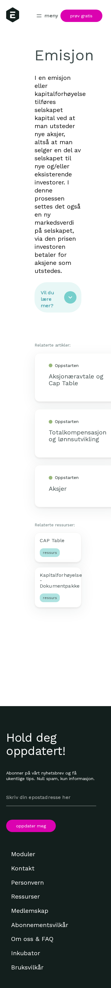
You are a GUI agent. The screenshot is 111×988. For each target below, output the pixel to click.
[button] (58, 297)
